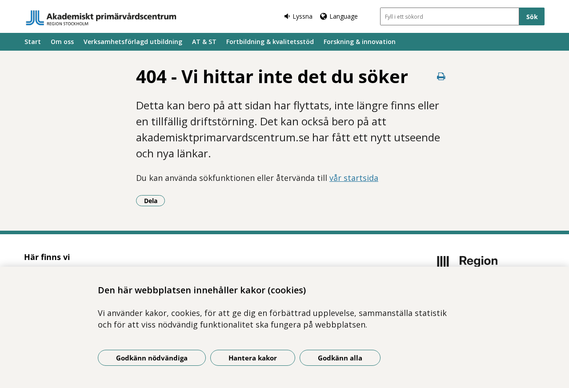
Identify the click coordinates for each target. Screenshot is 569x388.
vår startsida (353, 177)
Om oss (62, 41)
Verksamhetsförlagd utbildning (133, 41)
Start (32, 41)
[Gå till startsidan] (101, 18)
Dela (154, 200)
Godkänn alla (340, 357)
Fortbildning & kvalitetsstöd (270, 41)
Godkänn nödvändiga (152, 357)
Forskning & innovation (360, 41)
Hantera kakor (252, 357)
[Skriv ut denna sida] (441, 76)
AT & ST (204, 41)
